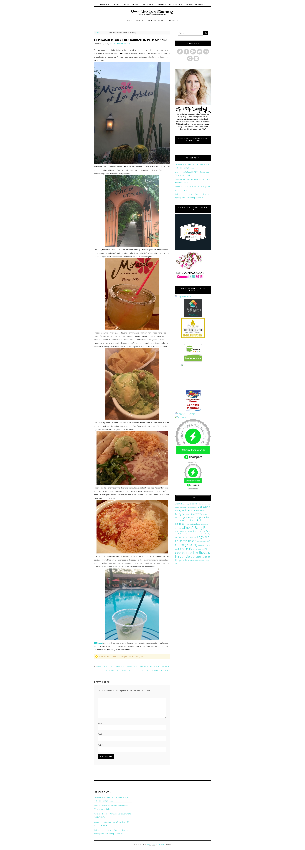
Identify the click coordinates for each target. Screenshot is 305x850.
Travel (161, 4)
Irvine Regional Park (192, 524)
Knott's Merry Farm (201, 531)
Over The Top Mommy (156, 844)
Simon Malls (185, 548)
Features (173, 21)
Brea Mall (178, 504)
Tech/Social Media (194, 4)
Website (101, 745)
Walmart (189, 560)
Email (100, 734)
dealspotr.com (193, 462)
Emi (208, 510)
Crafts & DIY (175, 4)
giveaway (196, 514)
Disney (187, 507)
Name (101, 723)
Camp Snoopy (186, 504)
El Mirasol (98, 643)
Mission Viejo (203, 541)
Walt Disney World (197, 560)
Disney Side (198, 510)
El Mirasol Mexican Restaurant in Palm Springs (131, 40)
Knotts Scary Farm (186, 537)
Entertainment (131, 4)
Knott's (181, 528)
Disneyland (204, 506)
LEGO (195, 537)
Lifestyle (104, 4)
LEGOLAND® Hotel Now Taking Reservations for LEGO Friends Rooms (137, 671)
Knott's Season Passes (194, 534)
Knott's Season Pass (182, 534)
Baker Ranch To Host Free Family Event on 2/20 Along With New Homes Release (132, 666)
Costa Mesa (207, 504)
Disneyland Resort (184, 510)
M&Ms (198, 541)
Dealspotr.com (193, 488)
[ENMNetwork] (193, 328)
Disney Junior (194, 507)
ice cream (187, 521)
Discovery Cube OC (180, 507)
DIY (204, 511)
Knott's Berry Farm (197, 527)
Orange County (187, 545)
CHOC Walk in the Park (197, 504)
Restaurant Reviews (122, 43)
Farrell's (188, 515)
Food (116, 4)
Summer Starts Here (198, 549)
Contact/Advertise (157, 21)
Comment (102, 696)
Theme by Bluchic (152, 845)
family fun (180, 514)
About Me (140, 21)
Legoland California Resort (192, 539)
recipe (199, 545)
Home (129, 21)
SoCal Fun (148, 4)
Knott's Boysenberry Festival (183, 531)
